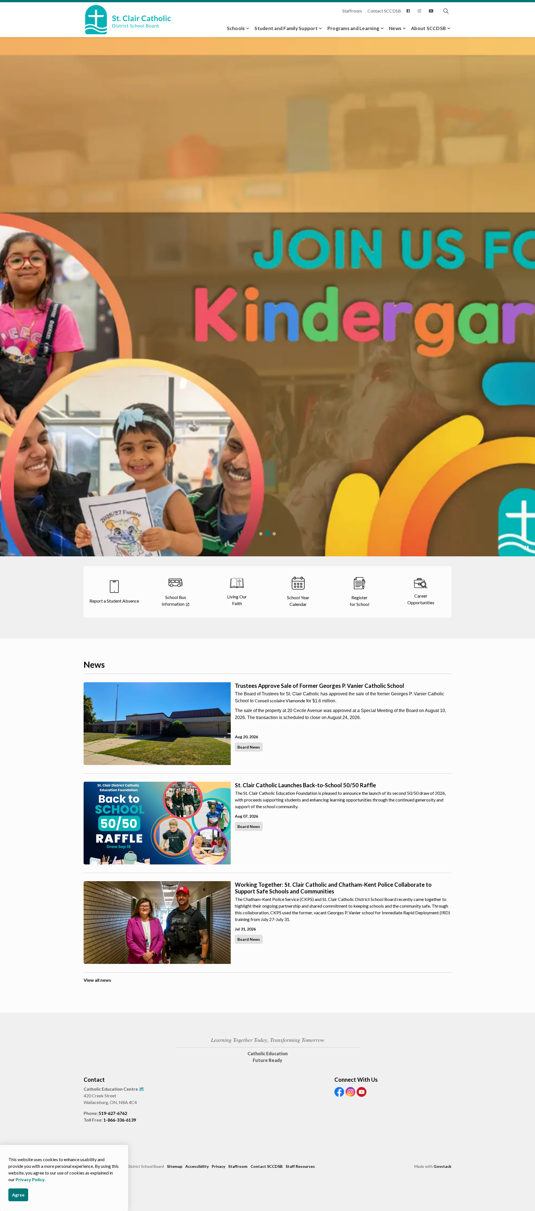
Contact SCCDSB (384, 10)
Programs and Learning (353, 28)
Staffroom (352, 10)
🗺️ (141, 1088)
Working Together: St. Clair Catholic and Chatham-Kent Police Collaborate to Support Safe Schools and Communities (333, 888)
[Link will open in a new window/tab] (409, 11)
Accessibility (197, 1166)
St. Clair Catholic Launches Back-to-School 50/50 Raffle (305, 785)
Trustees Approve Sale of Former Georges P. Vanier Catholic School (319, 685)
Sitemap (174, 1166)
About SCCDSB (428, 28)
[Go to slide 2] (267, 533)
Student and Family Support (286, 28)
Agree (18, 1194)
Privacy (218, 1166)
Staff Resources (300, 1166)
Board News (248, 747)
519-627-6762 (113, 1113)
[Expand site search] (445, 11)
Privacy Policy (30, 1179)
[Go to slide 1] (260, 533)
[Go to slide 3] (274, 533)
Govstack (442, 1166)
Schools (236, 28)
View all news (97, 980)
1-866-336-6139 (119, 1119)
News (395, 28)
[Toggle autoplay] (526, 548)
